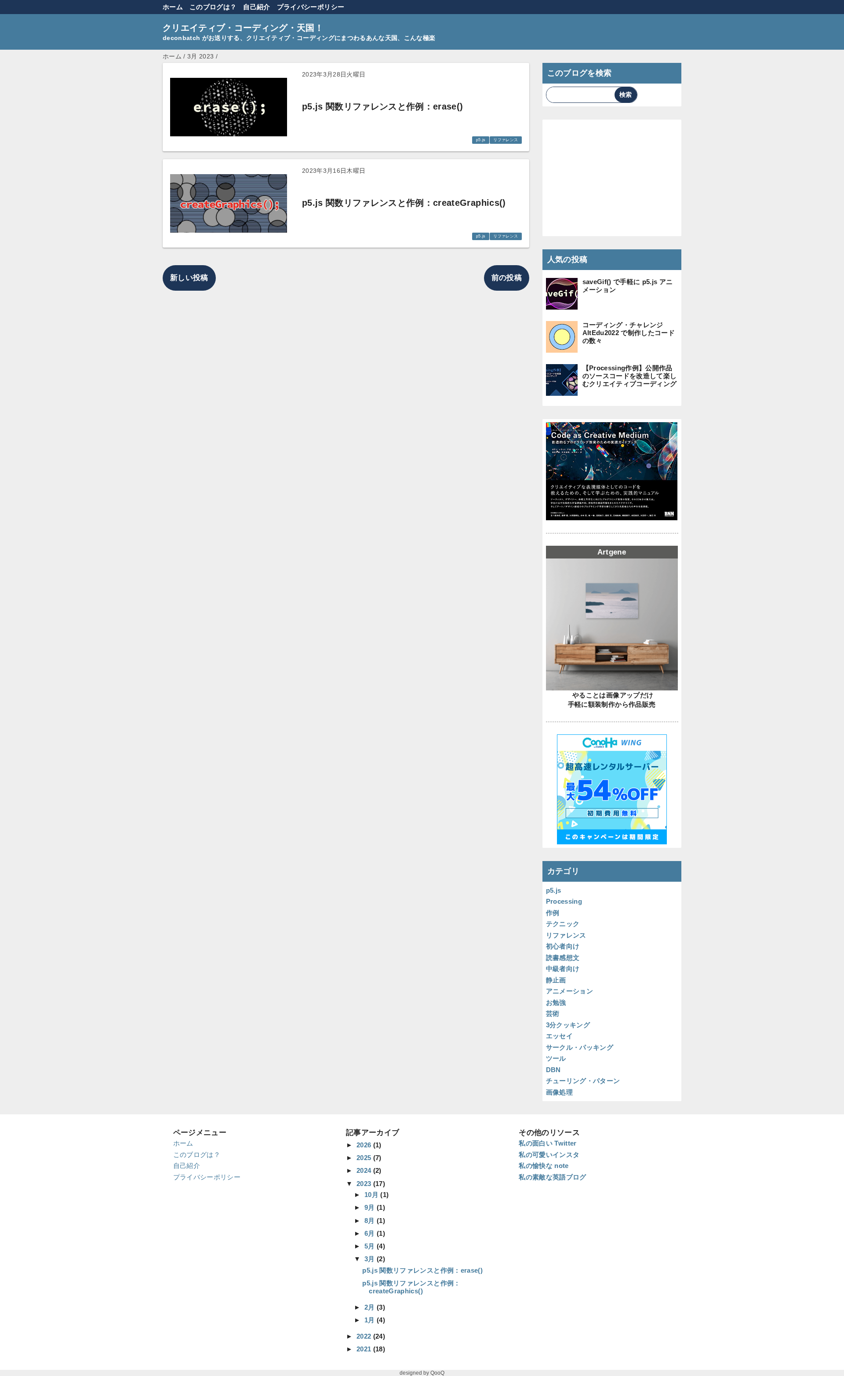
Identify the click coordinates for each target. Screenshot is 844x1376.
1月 (370, 1320)
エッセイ (559, 1036)
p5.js (481, 140)
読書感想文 (563, 957)
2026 (365, 1145)
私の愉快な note (543, 1165)
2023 (365, 1183)
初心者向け (563, 946)
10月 (372, 1194)
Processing (564, 901)
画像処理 (559, 1092)
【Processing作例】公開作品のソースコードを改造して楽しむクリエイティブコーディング (629, 375)
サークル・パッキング (579, 1047)
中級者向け (563, 968)
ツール (556, 1058)
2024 (365, 1170)
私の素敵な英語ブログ (552, 1177)
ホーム (173, 7)
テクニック (563, 923)
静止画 (556, 980)
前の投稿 (506, 278)
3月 (370, 1259)
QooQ (437, 1373)
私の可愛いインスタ (549, 1154)
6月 (370, 1233)
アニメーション (569, 991)
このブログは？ (212, 7)
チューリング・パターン (583, 1080)
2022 (365, 1336)
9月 (370, 1207)
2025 (365, 1157)
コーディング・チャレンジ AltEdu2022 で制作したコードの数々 (628, 332)
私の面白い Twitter (547, 1143)
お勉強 (556, 1002)
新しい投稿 (189, 278)
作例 (553, 912)
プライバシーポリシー (310, 7)
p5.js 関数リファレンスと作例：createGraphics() (411, 1287)
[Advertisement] (612, 178)
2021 (365, 1349)
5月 (370, 1246)
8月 (370, 1220)
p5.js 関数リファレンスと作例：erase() (422, 1270)
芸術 (553, 1013)
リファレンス (505, 140)
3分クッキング (568, 1025)
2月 (370, 1307)
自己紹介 (256, 7)
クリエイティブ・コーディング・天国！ (243, 28)
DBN (553, 1069)
